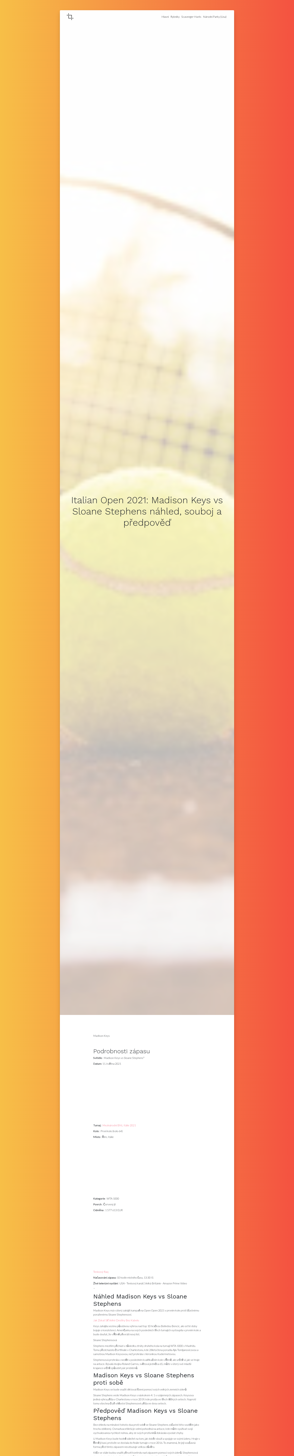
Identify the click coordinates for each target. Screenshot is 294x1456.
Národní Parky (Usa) (214, 16)
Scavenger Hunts (191, 16)
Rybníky (175, 16)
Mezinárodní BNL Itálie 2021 (119, 1125)
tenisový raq (100, 1271)
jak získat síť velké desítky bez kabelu (116, 1320)
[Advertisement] (147, 1095)
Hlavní (165, 16)
